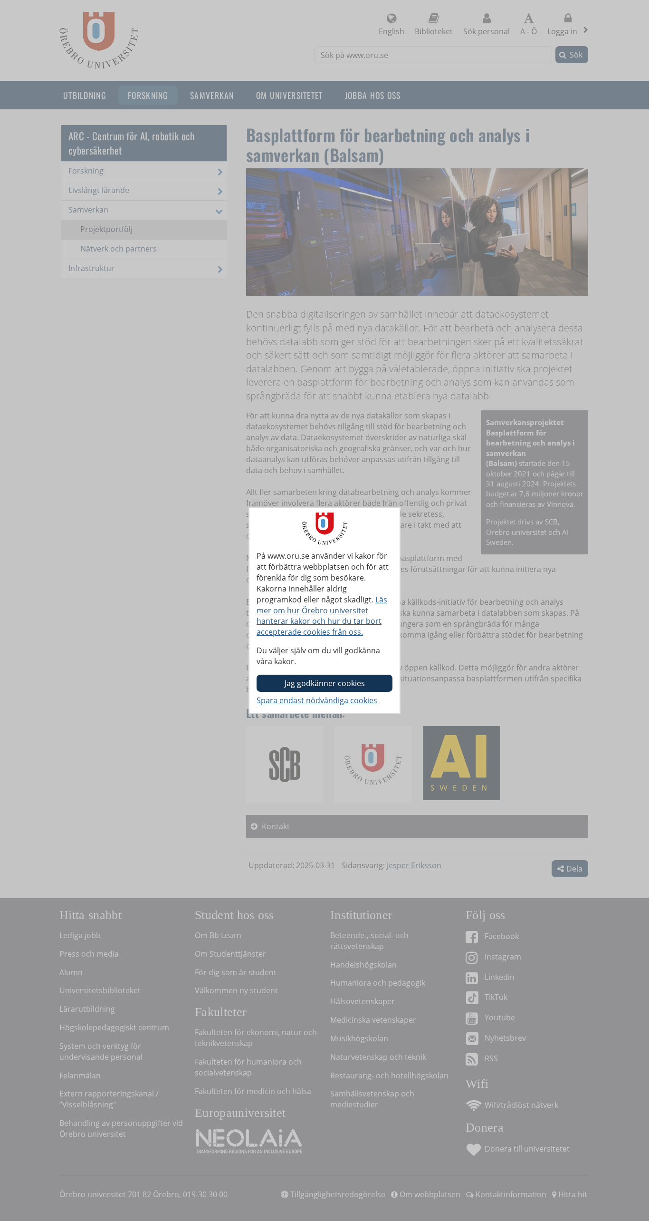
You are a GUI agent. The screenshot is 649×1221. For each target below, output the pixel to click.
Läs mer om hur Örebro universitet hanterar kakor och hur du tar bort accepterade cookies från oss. (322, 616)
